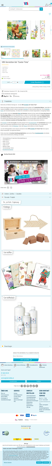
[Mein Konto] (46, 5)
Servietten (26, 104)
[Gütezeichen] (5, 433)
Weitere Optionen (8, 462)
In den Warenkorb (36, 82)
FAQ (15, 401)
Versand (48, 78)
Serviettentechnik (33, 122)
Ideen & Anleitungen (18, 399)
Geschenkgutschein (18, 395)
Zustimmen (45, 462)
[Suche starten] (41, 9)
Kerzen (25, 126)
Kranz (19, 113)
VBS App (28, 407)
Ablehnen (39, 462)
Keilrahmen (15, 126)
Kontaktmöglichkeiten (44, 408)
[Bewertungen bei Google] (26, 427)
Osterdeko (47, 109)
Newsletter (16, 398)
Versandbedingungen (31, 397)
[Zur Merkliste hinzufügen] (49, 14)
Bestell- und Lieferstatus (44, 409)
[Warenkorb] (49, 5)
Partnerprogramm (5, 395)
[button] (2, 30)
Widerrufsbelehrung (31, 399)
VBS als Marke (4, 396)
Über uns (3, 393)
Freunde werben (17, 396)
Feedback (39, 381)
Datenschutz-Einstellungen (32, 400)
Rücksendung (29, 402)
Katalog (15, 393)
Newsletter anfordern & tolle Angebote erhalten (26, 353)
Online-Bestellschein (31, 395)
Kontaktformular (13, 381)
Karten (2, 110)
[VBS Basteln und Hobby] (26, 3)
